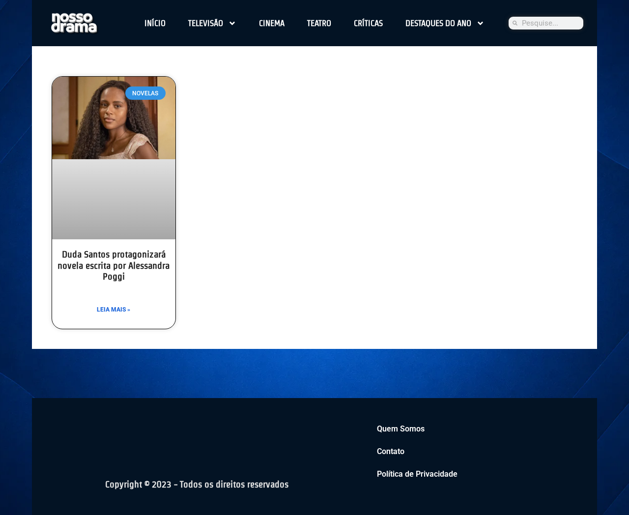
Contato (390, 451)
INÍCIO (155, 23)
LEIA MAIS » (113, 309)
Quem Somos (401, 428)
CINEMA (272, 23)
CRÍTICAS (368, 23)
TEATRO (319, 23)
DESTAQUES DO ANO (438, 23)
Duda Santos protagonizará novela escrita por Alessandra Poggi (113, 265)
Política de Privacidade (417, 474)
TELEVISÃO (205, 23)
